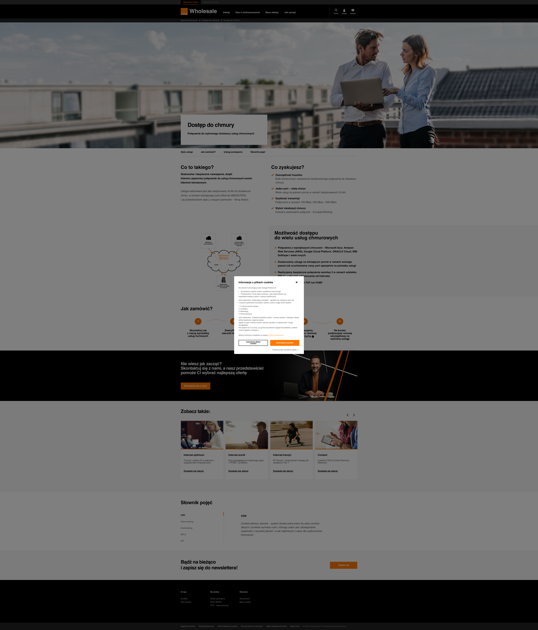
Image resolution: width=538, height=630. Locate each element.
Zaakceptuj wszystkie (284, 343)
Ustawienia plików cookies (253, 343)
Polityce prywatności (276, 335)
